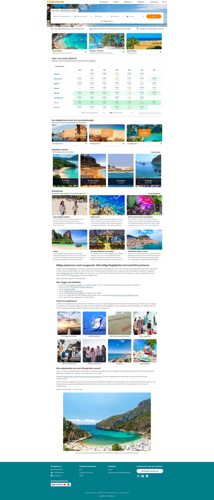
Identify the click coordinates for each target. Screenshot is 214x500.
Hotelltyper (140, 2)
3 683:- (92, 92)
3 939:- (142, 83)
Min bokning (103, 2)
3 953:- (142, 78)
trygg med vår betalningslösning (82, 287)
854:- (142, 102)
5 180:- (79, 97)
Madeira (56, 88)
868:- (117, 102)
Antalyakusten (58, 98)
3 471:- (129, 78)
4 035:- (79, 92)
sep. (92, 70)
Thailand (56, 74)
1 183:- (79, 102)
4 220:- (154, 83)
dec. (129, 70)
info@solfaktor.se (58, 472)
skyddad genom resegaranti (74, 291)
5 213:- (117, 87)
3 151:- (129, 92)
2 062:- (129, 106)
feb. (154, 70)
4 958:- (129, 87)
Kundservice (154, 2)
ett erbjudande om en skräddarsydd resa (125, 295)
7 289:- (104, 87)
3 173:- (129, 97)
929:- (104, 102)
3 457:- (104, 92)
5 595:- (92, 106)
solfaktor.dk (111, 496)
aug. (79, 70)
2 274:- (142, 106)
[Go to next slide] (156, 170)
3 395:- (117, 78)
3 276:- (142, 92)
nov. (117, 70)
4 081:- (154, 78)
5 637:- (79, 78)
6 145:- (92, 83)
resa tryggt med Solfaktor (75, 285)
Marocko (56, 93)
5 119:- (92, 78)
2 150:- (117, 106)
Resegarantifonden (67, 273)
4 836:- (142, 97)
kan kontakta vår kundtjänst (75, 293)
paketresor (73, 269)
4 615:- (129, 83)
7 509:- (129, 73)
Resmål (115, 2)
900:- (129, 102)
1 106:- (92, 102)
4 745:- (117, 83)
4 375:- (104, 78)
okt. (104, 70)
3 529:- (154, 92)
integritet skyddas (69, 289)
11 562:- (79, 83)
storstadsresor (74, 275)
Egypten (56, 83)
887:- (154, 102)
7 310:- (154, 87)
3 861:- (104, 97)
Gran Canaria (58, 79)
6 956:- (104, 73)
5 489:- (142, 87)
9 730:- (92, 87)
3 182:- (117, 92)
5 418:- (79, 106)
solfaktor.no (103, 496)
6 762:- (117, 73)
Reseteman (127, 2)
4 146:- (104, 106)
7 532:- (92, 73)
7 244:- (104, 83)
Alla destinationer (59, 66)
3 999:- (92, 97)
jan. (142, 70)
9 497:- (142, 73)
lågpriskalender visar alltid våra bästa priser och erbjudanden (82, 376)
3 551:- (117, 97)
